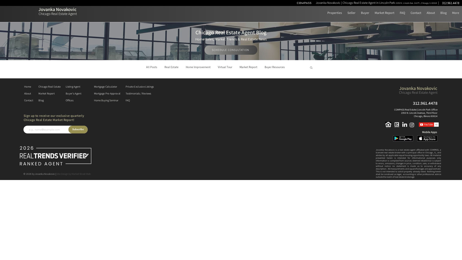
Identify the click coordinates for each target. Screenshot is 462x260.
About (27, 93)
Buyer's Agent (73, 93)
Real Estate (171, 67)
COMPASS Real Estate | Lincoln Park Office (415, 109)
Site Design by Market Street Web (74, 174)
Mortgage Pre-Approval (107, 93)
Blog (41, 100)
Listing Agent (73, 86)
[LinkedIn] (405, 125)
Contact (28, 100)
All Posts (151, 67)
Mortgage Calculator (105, 86)
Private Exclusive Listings (140, 86)
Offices (69, 100)
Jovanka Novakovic (57, 9)
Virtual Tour (225, 67)
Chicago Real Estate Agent (58, 13)
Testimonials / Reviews (138, 93)
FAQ (128, 100)
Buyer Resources (275, 67)
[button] (377, 3)
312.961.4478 (450, 3)
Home (27, 86)
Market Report (248, 67)
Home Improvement (198, 67)
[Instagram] (412, 125)
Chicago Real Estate (49, 86)
